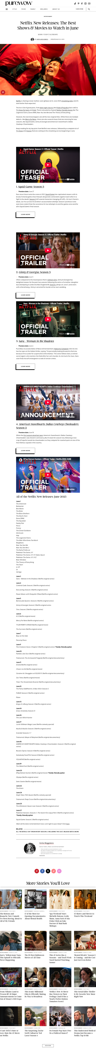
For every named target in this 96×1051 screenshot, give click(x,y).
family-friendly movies (65, 110)
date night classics (46, 108)
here (67, 824)
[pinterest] (3, 92)
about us (56, 9)
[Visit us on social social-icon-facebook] (82, 3)
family (33, 9)
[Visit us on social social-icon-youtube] (89, 3)
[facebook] (3, 29)
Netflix (18, 101)
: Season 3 (31, 186)
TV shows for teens (23, 110)
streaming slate (67, 101)
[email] (3, 44)
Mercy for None (30, 119)
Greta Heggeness (42, 39)
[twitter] (3, 34)
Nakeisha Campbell (61, 349)
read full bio (42, 855)
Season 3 (53, 285)
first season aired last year (33, 435)
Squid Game (49, 194)
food (23, 9)
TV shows (19, 131)
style (14, 9)
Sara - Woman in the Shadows (36, 341)
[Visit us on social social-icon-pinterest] (79, 3)
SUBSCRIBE (79, 9)
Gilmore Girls (52, 280)
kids (34, 110)
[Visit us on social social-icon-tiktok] (75, 3)
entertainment (48, 16)
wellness (44, 9)
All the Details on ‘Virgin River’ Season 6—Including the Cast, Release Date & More (47, 831)
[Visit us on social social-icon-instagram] (85, 3)
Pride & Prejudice (62, 108)
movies (29, 131)
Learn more (25, 214)
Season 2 (32, 199)
